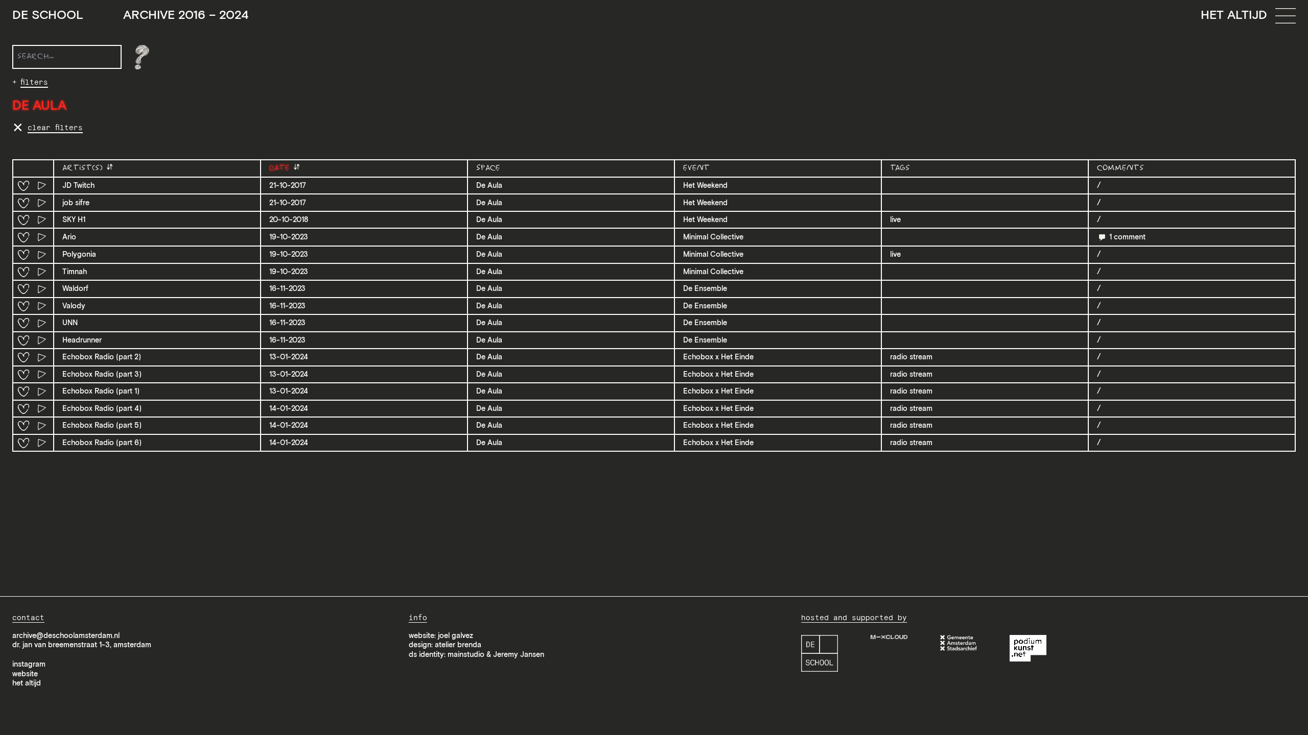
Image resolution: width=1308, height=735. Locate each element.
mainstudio (466, 654)
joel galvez (455, 635)
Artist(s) (84, 168)
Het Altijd (1234, 14)
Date (281, 168)
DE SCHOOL (130, 15)
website (25, 673)
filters (34, 82)
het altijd (26, 683)
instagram (28, 664)
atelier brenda (458, 644)
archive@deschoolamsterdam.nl (66, 635)
